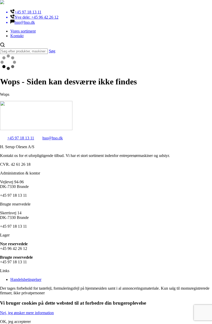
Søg (52, 51)
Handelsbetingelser (25, 279)
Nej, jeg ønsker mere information (27, 313)
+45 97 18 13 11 (20, 138)
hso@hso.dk (52, 138)
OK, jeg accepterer (15, 321)
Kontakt (17, 36)
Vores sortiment (23, 31)
